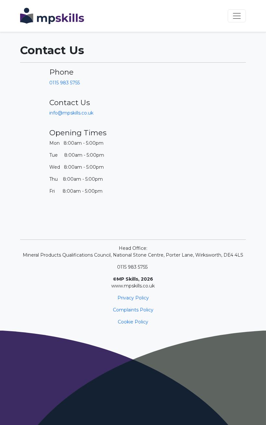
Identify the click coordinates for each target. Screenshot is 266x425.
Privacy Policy (133, 298)
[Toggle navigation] (237, 15)
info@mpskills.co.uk (71, 113)
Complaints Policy (133, 310)
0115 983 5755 (64, 83)
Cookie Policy (133, 322)
